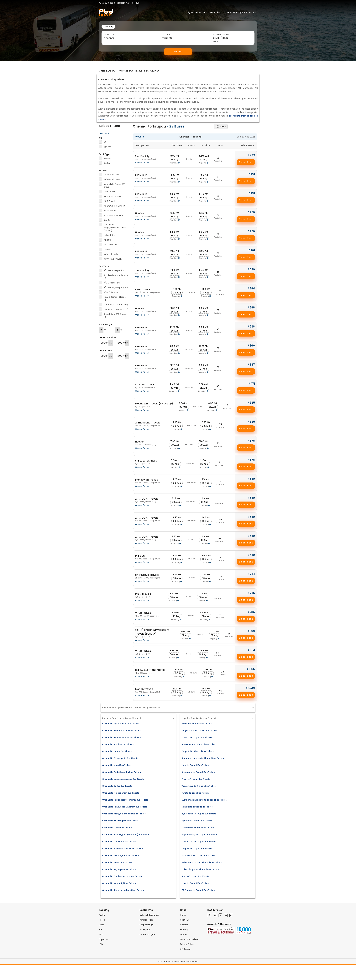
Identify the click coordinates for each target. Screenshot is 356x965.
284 (252, 288)
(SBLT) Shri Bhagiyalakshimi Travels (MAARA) (115, 227)
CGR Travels (109, 191)
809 (252, 631)
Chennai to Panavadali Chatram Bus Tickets (124, 806)
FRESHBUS (108, 249)
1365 (252, 669)
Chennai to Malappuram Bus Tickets (120, 793)
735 (252, 593)
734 (252, 574)
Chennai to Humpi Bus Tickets (117, 751)
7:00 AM (174, 270)
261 (252, 250)
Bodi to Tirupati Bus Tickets (195, 876)
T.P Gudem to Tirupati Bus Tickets (198, 890)
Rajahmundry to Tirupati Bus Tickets (199, 834)
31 (220, 481)
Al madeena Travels (113, 215)
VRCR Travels (110, 210)
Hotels (198, 12)
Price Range (105, 324)
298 (252, 326)
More (251, 12)
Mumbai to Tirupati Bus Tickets (197, 806)
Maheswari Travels (112, 179)
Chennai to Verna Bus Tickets (117, 862)
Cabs (217, 12)
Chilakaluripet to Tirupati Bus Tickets (200, 869)
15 (220, 291)
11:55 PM (206, 574)
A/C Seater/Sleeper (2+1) (116, 287)
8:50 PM (176, 536)
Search (178, 51)
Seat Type (104, 154)
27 (218, 215)
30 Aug (175, 159)
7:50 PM (203, 175)
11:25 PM (174, 365)
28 (218, 234)
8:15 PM (177, 517)
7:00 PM (183, 403)
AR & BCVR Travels (112, 196)
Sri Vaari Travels (111, 174)
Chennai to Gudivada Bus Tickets (119, 841)
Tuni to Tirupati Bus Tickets (195, 793)
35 (218, 196)
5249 (251, 688)
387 (252, 365)
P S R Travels (110, 201)
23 (226, 405)
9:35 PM (176, 612)
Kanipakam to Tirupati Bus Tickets (198, 841)
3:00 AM (203, 384)
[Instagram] (231, 915)
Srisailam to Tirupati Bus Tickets (197, 827)
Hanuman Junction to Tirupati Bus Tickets (202, 758)
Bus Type (104, 266)
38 (218, 367)
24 (220, 576)
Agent (242, 12)
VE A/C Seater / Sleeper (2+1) (115, 298)
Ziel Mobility (109, 235)
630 (252, 479)
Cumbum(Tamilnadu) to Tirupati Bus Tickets (204, 799)
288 (252, 307)
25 (220, 424)
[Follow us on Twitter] (220, 915)
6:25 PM (203, 251)
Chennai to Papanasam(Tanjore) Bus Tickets (125, 799)
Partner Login (146, 919)
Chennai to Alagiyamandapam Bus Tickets (124, 813)
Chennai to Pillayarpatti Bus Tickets (120, 758)
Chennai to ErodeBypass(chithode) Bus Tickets (126, 834)
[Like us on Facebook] (209, 915)
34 (217, 652)
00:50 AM (206, 555)
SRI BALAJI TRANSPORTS (114, 205)
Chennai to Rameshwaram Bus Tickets (121, 737)
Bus (205, 12)
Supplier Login (146, 924)
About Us (184, 919)
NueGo (107, 220)
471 (252, 384)
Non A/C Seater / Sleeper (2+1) (116, 276)
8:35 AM (203, 232)
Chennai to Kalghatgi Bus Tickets (119, 883)
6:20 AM (174, 194)
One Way (108, 26)
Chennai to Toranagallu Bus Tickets (120, 820)
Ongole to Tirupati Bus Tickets (196, 848)
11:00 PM (174, 308)
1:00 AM (205, 498)
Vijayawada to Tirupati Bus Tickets (199, 786)
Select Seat (246, 162)
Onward (139, 136)
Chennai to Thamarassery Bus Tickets (121, 730)
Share (223, 126)
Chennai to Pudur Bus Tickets (117, 827)
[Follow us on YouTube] (226, 915)
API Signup (144, 929)
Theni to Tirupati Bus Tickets (195, 779)
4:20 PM (174, 175)
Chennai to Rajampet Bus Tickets (119, 869)
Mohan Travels (111, 254)
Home (183, 915)
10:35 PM (174, 327)
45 (220, 519)
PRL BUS (107, 240)
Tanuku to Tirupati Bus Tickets (196, 737)
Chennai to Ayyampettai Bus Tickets (120, 723)
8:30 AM (174, 346)
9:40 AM (203, 194)
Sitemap (184, 929)
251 (252, 174)
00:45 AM (203, 156)
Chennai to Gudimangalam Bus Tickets (122, 876)
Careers (184, 924)
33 (218, 158)
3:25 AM (203, 308)
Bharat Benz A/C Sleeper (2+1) (115, 315)
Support (184, 934)
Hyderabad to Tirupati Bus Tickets (198, 813)
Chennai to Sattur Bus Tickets (117, 786)
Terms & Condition (189, 939)
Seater (107, 163)
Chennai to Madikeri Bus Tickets (118, 744)
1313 (252, 650)
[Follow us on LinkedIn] (214, 915)
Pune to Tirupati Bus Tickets (195, 765)
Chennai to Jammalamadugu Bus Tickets (123, 779)
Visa (210, 12)
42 (218, 272)
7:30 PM (175, 460)
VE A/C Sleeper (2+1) (113, 292)
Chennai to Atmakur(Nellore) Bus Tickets (123, 890)
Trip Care (226, 12)
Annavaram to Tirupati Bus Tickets (199, 744)
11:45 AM (203, 270)
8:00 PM (174, 156)
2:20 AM (203, 327)
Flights (190, 12)
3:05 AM (203, 365)
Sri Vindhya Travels (113, 259)
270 (252, 269)
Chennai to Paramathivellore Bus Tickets (122, 848)
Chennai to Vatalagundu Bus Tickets (120, 855)
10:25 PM (203, 213)
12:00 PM (203, 346)
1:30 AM (206, 289)
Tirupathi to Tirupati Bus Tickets (197, 751)
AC (100, 138)
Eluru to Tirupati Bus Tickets (195, 883)
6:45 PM (174, 213)
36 (218, 310)
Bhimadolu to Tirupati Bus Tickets (198, 772)
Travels (103, 170)
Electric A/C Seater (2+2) (116, 304)
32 (219, 614)
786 (252, 612)
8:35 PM (174, 650)
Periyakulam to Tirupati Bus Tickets (199, 730)
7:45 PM (177, 422)
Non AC (107, 146)
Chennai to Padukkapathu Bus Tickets (121, 772)
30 (218, 348)
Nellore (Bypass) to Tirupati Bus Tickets (201, 862)
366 (252, 346)
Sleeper (107, 158)
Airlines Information (149, 915)
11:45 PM (174, 384)
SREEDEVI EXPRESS (112, 244)
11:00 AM (203, 441)
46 (220, 690)
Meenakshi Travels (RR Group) (114, 185)
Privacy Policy (187, 944)
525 (252, 403)
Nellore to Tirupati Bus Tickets (196, 723)
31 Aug (203, 159)
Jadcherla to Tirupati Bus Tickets (198, 855)
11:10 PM (203, 593)
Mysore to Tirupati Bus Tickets (196, 820)
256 (252, 212)
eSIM (235, 12)
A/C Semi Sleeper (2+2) (115, 270)
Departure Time (107, 337)
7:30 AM (174, 441)
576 (252, 441)
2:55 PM (174, 251)
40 (219, 538)
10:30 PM (212, 403)
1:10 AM (206, 479)
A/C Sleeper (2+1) (112, 282)
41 (218, 177)
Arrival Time (105, 350)
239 (252, 155)
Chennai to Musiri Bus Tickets (117, 765)
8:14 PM (176, 498)
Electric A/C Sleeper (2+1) (116, 309)
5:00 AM (174, 232)
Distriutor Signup (147, 934)
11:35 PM (208, 669)
